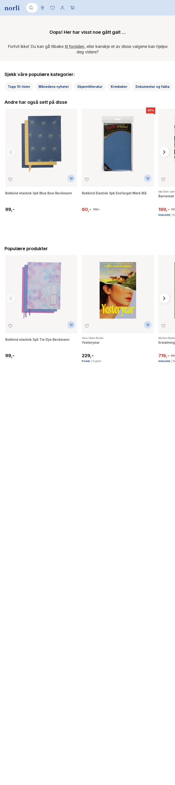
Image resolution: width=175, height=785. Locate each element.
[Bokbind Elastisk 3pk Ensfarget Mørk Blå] (118, 141)
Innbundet (164, 214)
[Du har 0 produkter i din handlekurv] (72, 8)
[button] (52, 8)
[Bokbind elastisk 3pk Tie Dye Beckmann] (41, 288)
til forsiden (74, 46)
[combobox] (31, 8)
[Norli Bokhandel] (12, 8)
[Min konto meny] (62, 8)
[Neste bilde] (164, 152)
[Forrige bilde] (11, 152)
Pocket (86, 361)
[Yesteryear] (118, 288)
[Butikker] (42, 8)
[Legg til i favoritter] (10, 179)
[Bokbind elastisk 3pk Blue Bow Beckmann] (41, 141)
